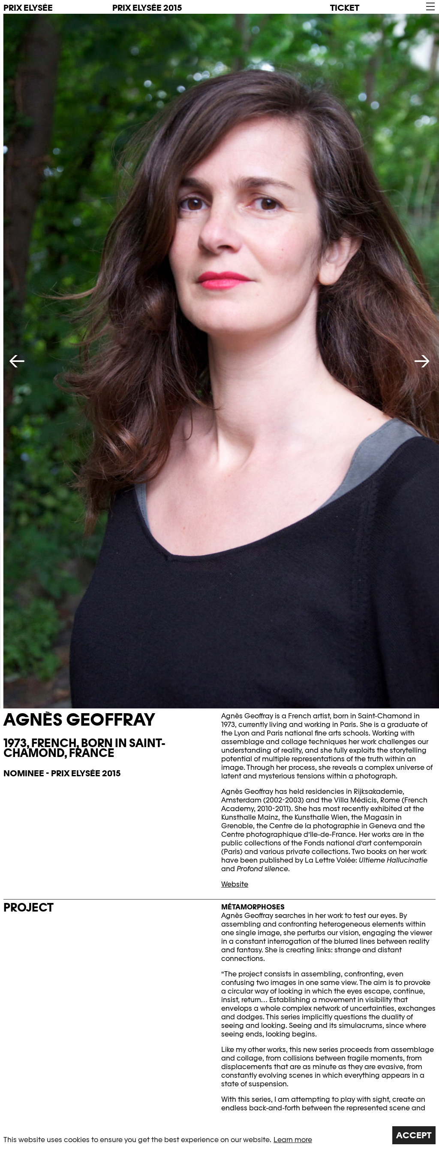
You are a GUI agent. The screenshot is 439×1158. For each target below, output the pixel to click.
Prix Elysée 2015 (147, 8)
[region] (219, 1135)
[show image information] (221, 361)
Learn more (293, 1140)
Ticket (344, 8)
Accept (414, 1135)
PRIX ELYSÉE (28, 7)
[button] (430, 6)
